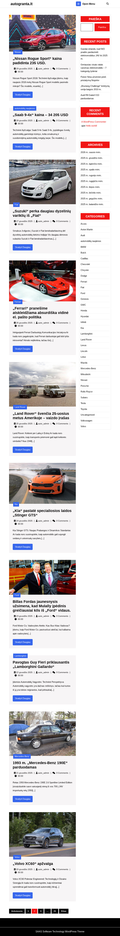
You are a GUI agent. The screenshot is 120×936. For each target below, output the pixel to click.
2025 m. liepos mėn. (90, 187)
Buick (83, 252)
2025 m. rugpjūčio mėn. (92, 181)
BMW (83, 247)
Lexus (83, 345)
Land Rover (20, 407)
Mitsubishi (85, 374)
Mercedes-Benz (22, 756)
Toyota (84, 409)
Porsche (85, 386)
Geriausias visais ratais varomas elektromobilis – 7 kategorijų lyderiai (93, 67)
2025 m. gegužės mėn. (92, 198)
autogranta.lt (21, 4)
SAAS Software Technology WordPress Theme (60, 931)
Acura (83, 223)
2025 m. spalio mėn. (90, 169)
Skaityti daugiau (24, 95)
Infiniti (83, 322)
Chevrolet (85, 264)
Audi (83, 235)
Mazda (84, 362)
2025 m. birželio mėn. (91, 192)
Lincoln (84, 351)
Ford (17, 595)
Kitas (63, 911)
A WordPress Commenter (93, 121)
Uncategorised (88, 414)
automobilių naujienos (25, 108)
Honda (84, 310)
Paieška (95, 19)
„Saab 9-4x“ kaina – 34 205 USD (40, 115)
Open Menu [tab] (88, 4)
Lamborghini (20, 656)
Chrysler (85, 270)
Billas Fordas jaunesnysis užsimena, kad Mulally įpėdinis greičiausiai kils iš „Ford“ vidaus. (42, 605)
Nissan (18, 52)
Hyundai (85, 316)
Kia (16, 504)
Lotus (83, 357)
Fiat (16, 204)
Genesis (85, 299)
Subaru (84, 397)
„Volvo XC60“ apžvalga (33, 864)
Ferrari (18, 302)
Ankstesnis (17, 911)
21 (55, 911)
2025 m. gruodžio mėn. (92, 158)
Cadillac (84, 258)
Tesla (83, 403)
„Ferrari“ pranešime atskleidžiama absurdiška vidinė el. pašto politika (40, 312)
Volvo (17, 857)
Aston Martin (87, 229)
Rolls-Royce (86, 391)
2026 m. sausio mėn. (91, 152)
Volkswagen (86, 420)
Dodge (84, 276)
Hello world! (91, 125)
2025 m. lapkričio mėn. (91, 164)
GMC (83, 305)
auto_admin (43, 68)
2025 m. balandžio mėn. (92, 204)
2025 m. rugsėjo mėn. (91, 175)
